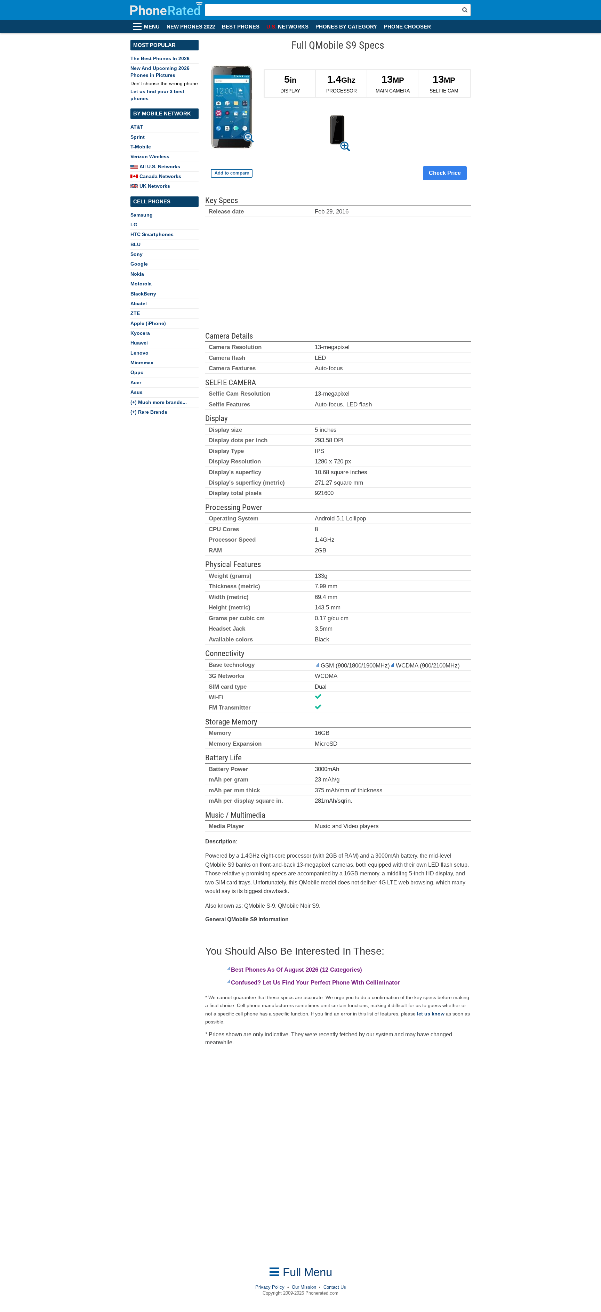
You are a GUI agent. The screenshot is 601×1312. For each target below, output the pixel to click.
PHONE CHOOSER (407, 27)
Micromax (141, 362)
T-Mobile (140, 146)
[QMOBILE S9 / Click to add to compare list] (232, 173)
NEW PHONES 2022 (191, 27)
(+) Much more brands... (158, 402)
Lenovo (139, 353)
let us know (430, 1014)
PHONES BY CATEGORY (346, 27)
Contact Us (334, 1287)
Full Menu (306, 1272)
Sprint (137, 137)
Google (139, 264)
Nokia (137, 274)
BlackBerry (143, 294)
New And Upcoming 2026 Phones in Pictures (160, 71)
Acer (135, 382)
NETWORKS (287, 27)
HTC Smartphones (152, 234)
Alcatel (138, 303)
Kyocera (140, 333)
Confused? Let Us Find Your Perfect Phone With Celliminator (315, 982)
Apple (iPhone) (148, 323)
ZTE (135, 313)
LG (133, 224)
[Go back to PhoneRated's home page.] (167, 10)
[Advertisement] (338, 275)
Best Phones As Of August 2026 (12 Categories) (296, 969)
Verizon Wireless (149, 156)
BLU (135, 244)
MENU (152, 27)
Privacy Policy (270, 1287)
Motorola (141, 283)
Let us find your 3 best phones (157, 95)
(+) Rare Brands (148, 412)
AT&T (136, 127)
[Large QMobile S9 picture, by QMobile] (232, 108)
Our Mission (304, 1287)
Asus (136, 392)
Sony (136, 254)
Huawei (139, 343)
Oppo (137, 372)
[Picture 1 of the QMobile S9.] (337, 131)
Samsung (141, 215)
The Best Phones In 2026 (160, 58)
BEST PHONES (240, 27)
